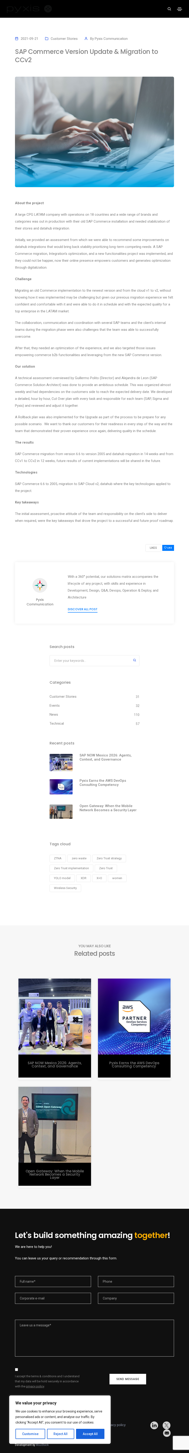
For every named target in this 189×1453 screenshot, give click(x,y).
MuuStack (42, 1445)
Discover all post (82, 609)
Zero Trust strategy (109, 858)
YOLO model (62, 878)
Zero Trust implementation (71, 868)
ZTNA (58, 858)
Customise (30, 1434)
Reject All (60, 1434)
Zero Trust (106, 868)
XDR (83, 878)
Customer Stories (64, 39)
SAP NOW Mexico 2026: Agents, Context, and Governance (106, 757)
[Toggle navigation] (179, 9)
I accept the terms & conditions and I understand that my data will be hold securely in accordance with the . (47, 1381)
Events (55, 705)
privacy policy (35, 1386)
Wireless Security (65, 888)
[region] (60, 1419)
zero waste (79, 858)
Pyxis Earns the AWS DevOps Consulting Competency (103, 783)
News (54, 714)
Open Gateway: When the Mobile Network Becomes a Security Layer (108, 808)
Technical (57, 723)
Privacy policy (115, 1425)
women (117, 878)
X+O (99, 878)
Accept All (90, 1434)
